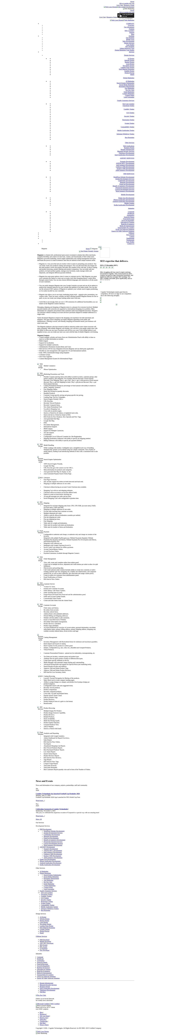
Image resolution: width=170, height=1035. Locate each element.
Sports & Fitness (129, 217)
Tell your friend (44, 1016)
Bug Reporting (129, 137)
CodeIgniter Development (126, 180)
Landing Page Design (127, 67)
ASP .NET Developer (46, 943)
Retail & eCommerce (127, 224)
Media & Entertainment (127, 226)
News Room (130, 235)
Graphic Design (129, 71)
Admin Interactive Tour (127, 48)
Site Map (42, 1023)
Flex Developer (44, 950)
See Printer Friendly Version (89, 251)
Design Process (129, 73)
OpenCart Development (126, 184)
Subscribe (43, 1019)
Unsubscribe (44, 1021)
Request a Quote (129, 5)
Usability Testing (129, 109)
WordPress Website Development (123, 177)
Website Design (129, 60)
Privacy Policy (44, 1025)
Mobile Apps (130, 39)
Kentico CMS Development (125, 168)
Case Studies (130, 45)
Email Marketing (129, 92)
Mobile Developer (45, 941)
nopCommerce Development (125, 165)
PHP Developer (44, 940)
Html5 (132, 74)
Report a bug (44, 1018)
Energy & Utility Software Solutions (123, 231)
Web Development (128, 41)
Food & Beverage (128, 219)
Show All (39, 819)
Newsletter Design (128, 66)
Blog (132, 34)
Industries (131, 208)
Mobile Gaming (129, 203)
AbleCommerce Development (125, 170)
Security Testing (129, 116)
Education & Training (127, 222)
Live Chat (120, 5)
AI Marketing (130, 81)
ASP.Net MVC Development (125, 163)
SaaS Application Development (124, 155)
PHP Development (45, 829)
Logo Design (130, 64)
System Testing (129, 123)
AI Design (131, 58)
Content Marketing (128, 93)
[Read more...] (40, 800)
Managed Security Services (125, 151)
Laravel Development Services (124, 189)
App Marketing (129, 88)
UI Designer (43, 948)
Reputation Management (126, 86)
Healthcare (131, 213)
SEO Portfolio (129, 46)
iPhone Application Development (124, 200)
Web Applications (128, 146)
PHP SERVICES (128, 174)
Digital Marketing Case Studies (124, 50)
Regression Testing (128, 120)
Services (131, 52)
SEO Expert (43, 945)
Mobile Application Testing (125, 130)
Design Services (129, 43)
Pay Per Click (130, 90)
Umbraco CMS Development (125, 167)
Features (131, 29)
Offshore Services (41, 936)
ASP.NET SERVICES (127, 158)
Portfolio (131, 36)
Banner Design (129, 62)
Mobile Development (127, 194)
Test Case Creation (128, 104)
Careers (131, 236)
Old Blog (43, 992)
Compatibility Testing (127, 127)
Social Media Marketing (126, 85)
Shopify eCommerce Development (123, 186)
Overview (131, 25)
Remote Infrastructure (127, 149)
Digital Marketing (128, 78)
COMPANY (130, 23)
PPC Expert (43, 947)
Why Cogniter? (129, 30)
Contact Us (130, 243)
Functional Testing (128, 105)
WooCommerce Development (125, 191)
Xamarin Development (127, 161)
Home (132, 1)
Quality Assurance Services (125, 100)
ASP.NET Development (47, 847)
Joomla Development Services (124, 179)
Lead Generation (129, 97)
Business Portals (129, 148)
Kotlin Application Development (124, 205)
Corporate (131, 212)
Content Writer (129, 95)
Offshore (131, 233)
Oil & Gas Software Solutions (125, 229)
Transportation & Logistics (126, 227)
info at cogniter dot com (126, 3)
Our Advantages (129, 27)
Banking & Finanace (43, 967)
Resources (43, 1014)
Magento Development (127, 182)
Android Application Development (123, 201)
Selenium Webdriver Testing (125, 134)
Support (131, 32)
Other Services (129, 142)
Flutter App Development (126, 198)
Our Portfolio (130, 38)
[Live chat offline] (125, 17)
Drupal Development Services (124, 188)
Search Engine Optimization (125, 83)
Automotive (130, 215)
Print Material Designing (126, 69)
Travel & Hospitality (127, 220)
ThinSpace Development (126, 153)
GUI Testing (130, 113)
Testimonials (130, 238)
